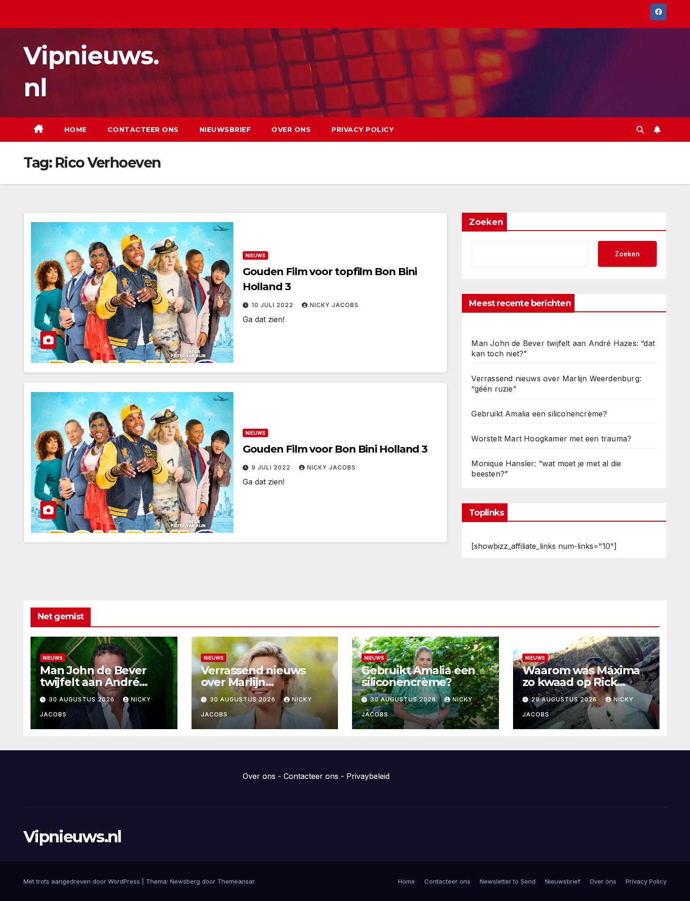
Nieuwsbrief (225, 129)
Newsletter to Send (508, 881)
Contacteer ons (143, 129)
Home (75, 129)
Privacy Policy (362, 129)
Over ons (291, 129)
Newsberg (185, 881)
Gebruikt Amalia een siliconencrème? (539, 413)
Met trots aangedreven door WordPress (82, 881)
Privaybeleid (368, 776)
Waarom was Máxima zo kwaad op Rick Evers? (581, 682)
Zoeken (486, 222)
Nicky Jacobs (334, 304)
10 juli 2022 (273, 304)
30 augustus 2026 (82, 699)
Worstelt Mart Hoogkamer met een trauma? (551, 438)
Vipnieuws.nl (72, 837)
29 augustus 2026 (565, 699)
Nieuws (255, 255)
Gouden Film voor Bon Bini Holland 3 (335, 449)
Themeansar (235, 881)
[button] (640, 129)
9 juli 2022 (272, 467)
